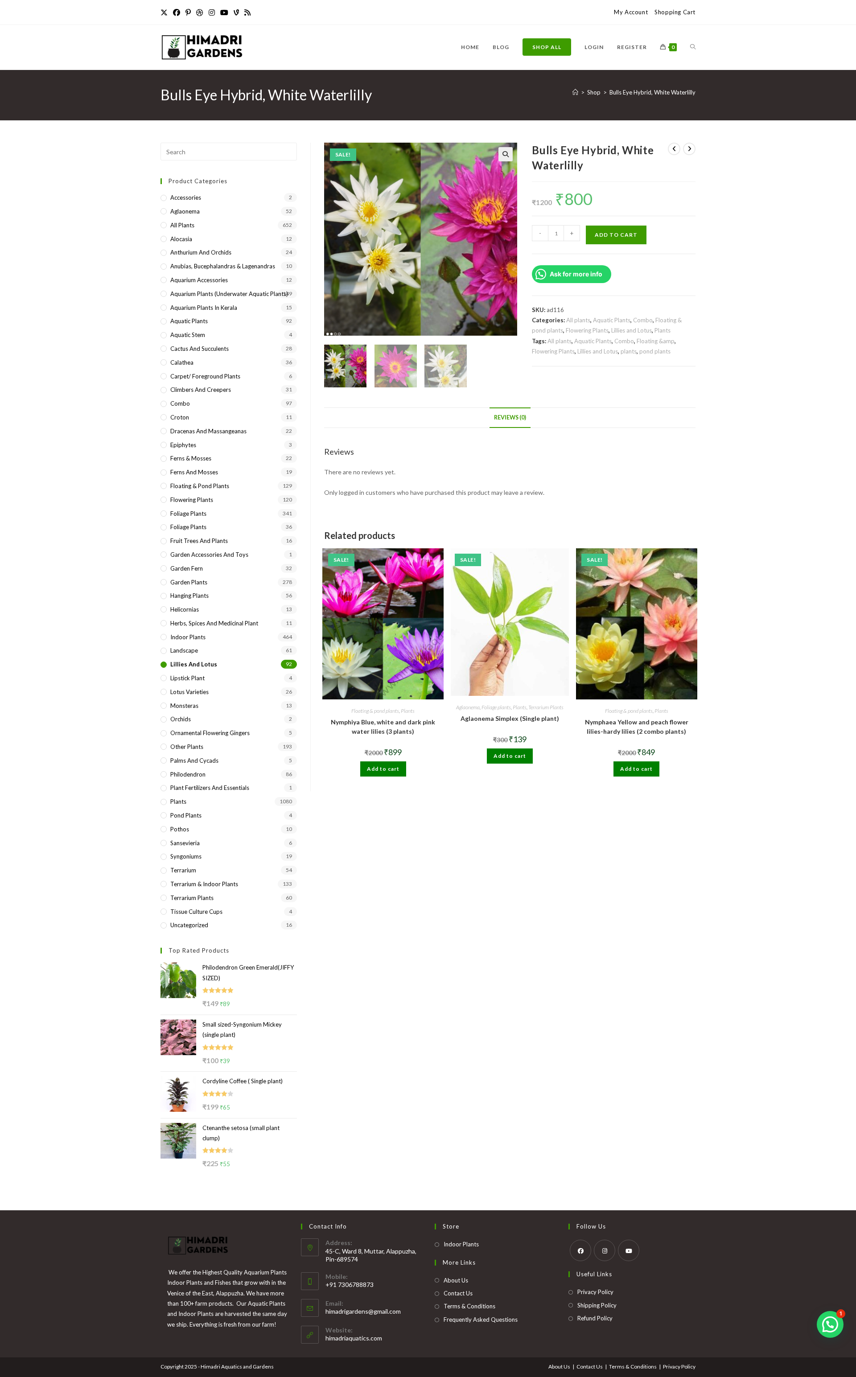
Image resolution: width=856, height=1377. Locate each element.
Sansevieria (185, 843)
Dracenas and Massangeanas (208, 431)
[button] (505, 154)
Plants (662, 330)
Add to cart (616, 234)
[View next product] (689, 149)
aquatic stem (187, 334)
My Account (631, 12)
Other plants (186, 746)
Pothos (179, 829)
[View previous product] (674, 149)
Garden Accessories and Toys (209, 554)
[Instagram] (212, 12)
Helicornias (184, 609)
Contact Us (458, 1293)
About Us (456, 1280)
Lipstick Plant (187, 678)
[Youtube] (224, 12)
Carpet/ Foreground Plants (205, 376)
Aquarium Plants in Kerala (203, 307)
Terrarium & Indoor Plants (204, 884)
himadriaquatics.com (353, 1338)
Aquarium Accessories (199, 280)
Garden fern (186, 568)
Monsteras (184, 705)
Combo (643, 320)
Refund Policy (595, 1318)
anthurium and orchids (200, 252)
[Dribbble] (199, 12)
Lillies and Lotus (631, 330)
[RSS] (247, 12)
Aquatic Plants (611, 320)
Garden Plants (188, 582)
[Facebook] (176, 12)
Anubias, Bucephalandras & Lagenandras (222, 266)
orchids (180, 719)
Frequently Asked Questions (481, 1319)
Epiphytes (183, 444)
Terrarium (183, 870)
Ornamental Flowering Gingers (210, 732)
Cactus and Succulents (199, 348)
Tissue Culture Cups (196, 911)
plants (629, 351)
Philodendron (188, 774)
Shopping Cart (675, 12)
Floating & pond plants (375, 710)
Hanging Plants (189, 595)
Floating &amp (656, 341)
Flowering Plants (587, 330)
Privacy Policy (595, 1291)
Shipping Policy (597, 1305)
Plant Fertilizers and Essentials (209, 787)
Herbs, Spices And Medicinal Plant (214, 623)
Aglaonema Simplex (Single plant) (510, 718)
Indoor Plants (188, 637)
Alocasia (181, 239)
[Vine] (236, 12)
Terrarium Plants (546, 707)
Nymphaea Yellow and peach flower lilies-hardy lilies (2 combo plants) (636, 726)
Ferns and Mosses (194, 472)
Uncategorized (189, 925)
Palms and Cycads (194, 760)
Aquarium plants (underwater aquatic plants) (229, 293)
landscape (184, 650)
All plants (578, 320)
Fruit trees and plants (199, 540)
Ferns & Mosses (190, 458)
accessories (185, 197)
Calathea (181, 362)
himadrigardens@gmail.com (363, 1311)
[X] (165, 12)
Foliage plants (496, 707)
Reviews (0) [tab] (510, 417)
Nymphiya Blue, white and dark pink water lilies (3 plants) (383, 726)
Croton (179, 417)
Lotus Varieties (189, 691)
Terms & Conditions (469, 1306)
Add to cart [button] (383, 768)
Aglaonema (468, 707)
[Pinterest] (188, 12)
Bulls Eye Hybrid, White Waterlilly (652, 92)
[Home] (575, 92)
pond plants (655, 351)
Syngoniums (186, 856)
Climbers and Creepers (200, 389)
